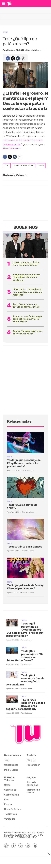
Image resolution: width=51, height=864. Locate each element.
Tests (5, 32)
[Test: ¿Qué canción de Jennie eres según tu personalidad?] (12, 674)
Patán (41, 165)
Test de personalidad (23, 165)
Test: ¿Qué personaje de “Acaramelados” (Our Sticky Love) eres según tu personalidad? (24, 629)
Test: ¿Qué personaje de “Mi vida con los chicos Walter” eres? (24, 656)
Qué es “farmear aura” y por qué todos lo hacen (27, 332)
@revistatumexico (12, 148)
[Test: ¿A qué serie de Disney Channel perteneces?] (25, 568)
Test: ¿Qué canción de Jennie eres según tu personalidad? (25, 680)
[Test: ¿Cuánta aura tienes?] (25, 529)
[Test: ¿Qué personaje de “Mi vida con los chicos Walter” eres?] (12, 650)
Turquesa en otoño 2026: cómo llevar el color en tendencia (26, 277)
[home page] (9, 3)
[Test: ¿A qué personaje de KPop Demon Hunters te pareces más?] (25, 442)
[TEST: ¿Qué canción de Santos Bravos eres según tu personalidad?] (12, 699)
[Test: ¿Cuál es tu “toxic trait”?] (25, 487)
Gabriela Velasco (33, 50)
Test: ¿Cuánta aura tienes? (24, 546)
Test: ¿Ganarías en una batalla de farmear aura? (26, 305)
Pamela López (27, 470)
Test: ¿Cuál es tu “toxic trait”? (22, 506)
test (7, 165)
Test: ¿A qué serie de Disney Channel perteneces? (25, 587)
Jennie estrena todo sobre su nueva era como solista (27, 319)
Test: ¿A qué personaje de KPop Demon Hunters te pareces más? (24, 463)
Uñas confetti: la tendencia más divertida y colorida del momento (27, 292)
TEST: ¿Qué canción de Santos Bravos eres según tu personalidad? (25, 704)
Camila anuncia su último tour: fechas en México (26, 263)
